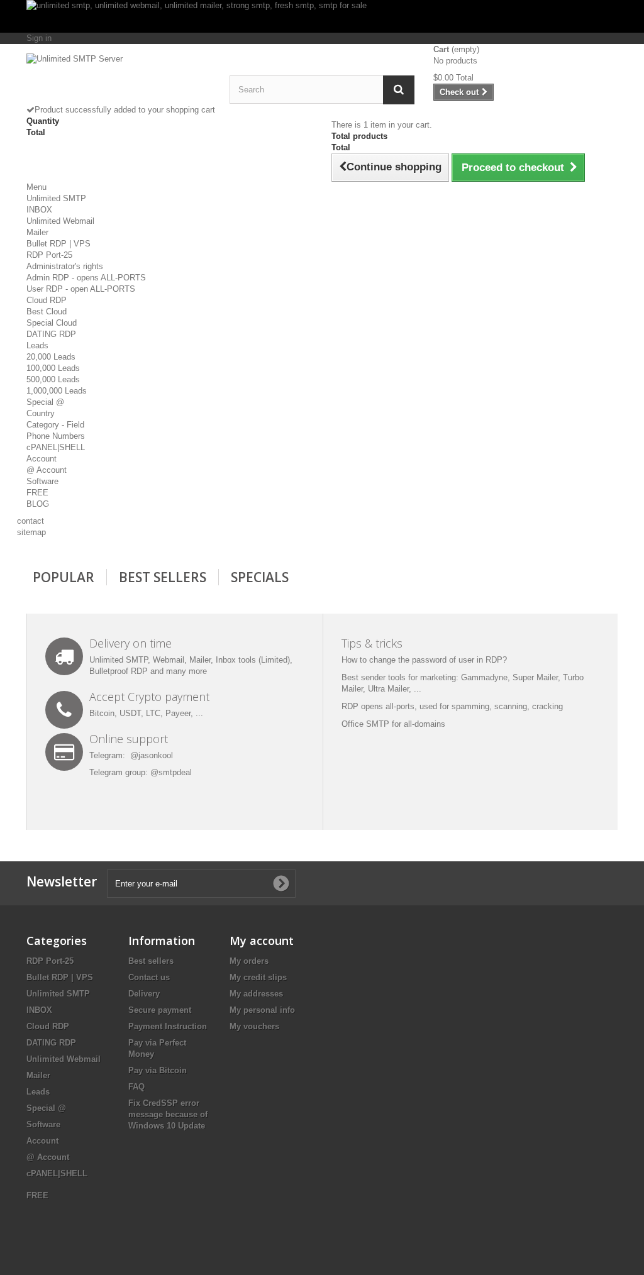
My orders (249, 961)
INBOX (39, 209)
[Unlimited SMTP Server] (118, 78)
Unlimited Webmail (60, 221)
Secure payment (159, 1010)
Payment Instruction (167, 1026)
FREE (37, 492)
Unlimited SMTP (56, 198)
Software (42, 481)
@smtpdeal (171, 772)
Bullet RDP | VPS (58, 243)
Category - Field (55, 424)
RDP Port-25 (49, 255)
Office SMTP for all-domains (393, 724)
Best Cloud (46, 311)
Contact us (149, 977)
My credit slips (258, 977)
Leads (37, 345)
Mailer (37, 232)
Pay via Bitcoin (157, 1070)
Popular (63, 577)
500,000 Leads (53, 379)
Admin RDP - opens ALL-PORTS (86, 277)
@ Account (46, 470)
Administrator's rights (64, 266)
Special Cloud (51, 323)
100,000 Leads (53, 368)
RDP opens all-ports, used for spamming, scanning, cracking (452, 706)
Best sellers (151, 961)
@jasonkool (151, 755)
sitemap (31, 532)
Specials (260, 577)
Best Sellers (162, 577)
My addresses (256, 993)
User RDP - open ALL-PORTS (80, 289)
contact (30, 521)
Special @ (45, 402)
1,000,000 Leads (56, 390)
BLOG (37, 504)
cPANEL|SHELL (55, 447)
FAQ (136, 1086)
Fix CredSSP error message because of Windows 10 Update (168, 1114)
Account (41, 458)
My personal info (262, 1010)
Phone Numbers (55, 436)
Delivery (144, 993)
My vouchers (254, 1026)
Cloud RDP (46, 300)
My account (262, 940)
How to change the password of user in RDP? (424, 660)
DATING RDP (51, 334)
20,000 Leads (50, 357)
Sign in (39, 38)
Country (40, 413)
